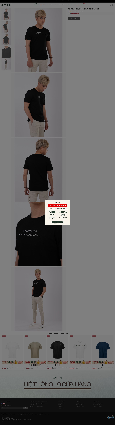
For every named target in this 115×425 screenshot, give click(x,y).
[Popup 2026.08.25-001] (57, 212)
